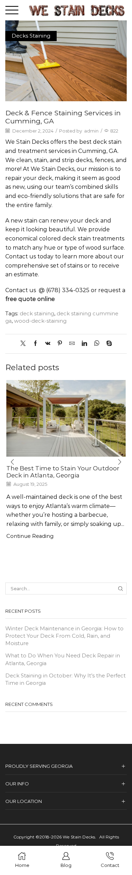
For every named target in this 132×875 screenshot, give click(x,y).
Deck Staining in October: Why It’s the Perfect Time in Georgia (65, 679)
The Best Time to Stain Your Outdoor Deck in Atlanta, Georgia (62, 472)
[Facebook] (35, 344)
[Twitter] (24, 344)
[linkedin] (84, 344)
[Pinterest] (60, 344)
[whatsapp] (96, 344)
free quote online (30, 299)
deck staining (37, 313)
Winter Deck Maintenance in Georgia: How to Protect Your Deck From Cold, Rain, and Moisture (64, 635)
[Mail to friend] (72, 344)
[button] (12, 462)
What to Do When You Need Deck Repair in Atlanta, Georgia (62, 659)
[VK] (48, 344)
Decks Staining (31, 36)
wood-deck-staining (40, 321)
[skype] (107, 344)
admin (91, 131)
